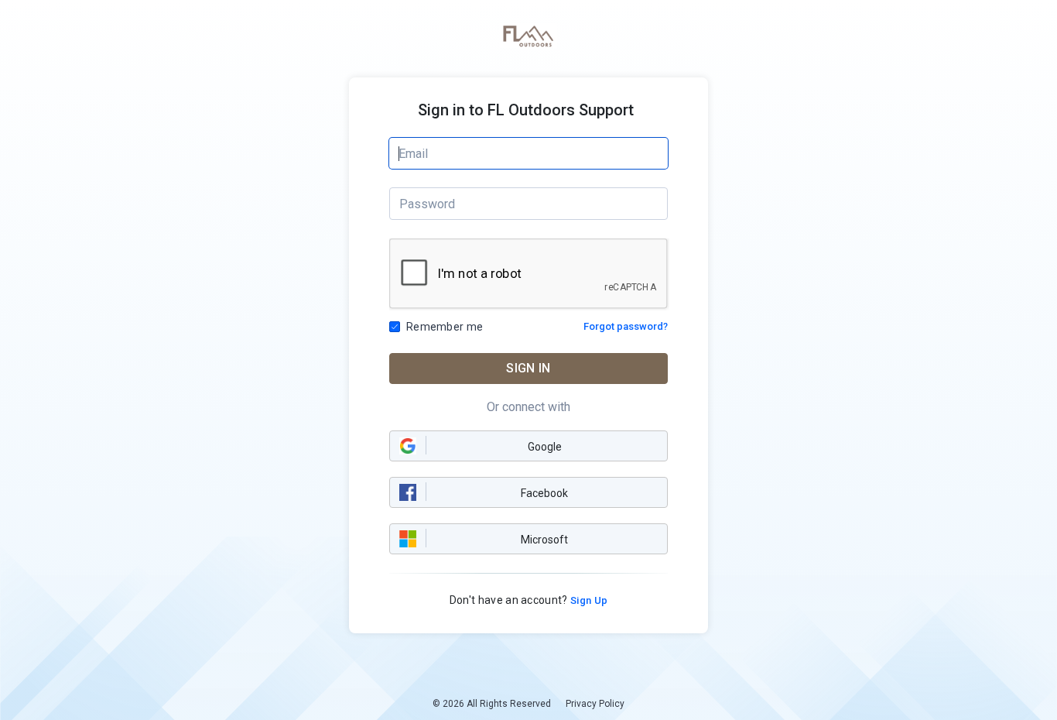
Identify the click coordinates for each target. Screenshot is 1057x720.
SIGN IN (528, 368)
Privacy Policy (595, 703)
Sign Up (588, 600)
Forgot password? (625, 326)
